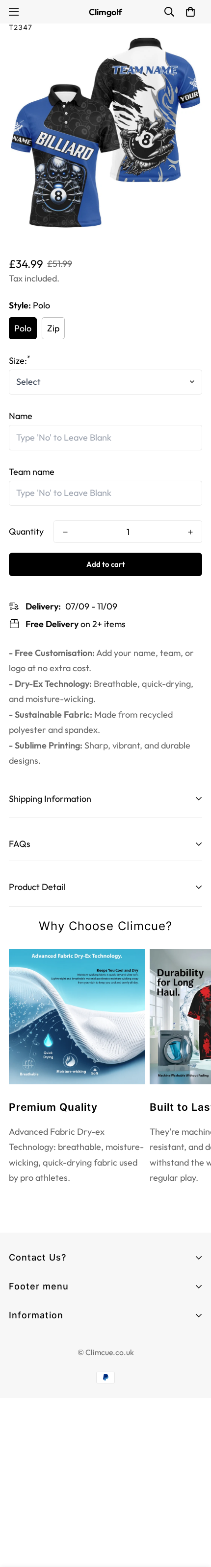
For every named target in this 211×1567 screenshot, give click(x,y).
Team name (31, 471)
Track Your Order (42, 1331)
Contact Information (49, 1342)
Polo (22, 328)
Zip (53, 328)
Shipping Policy (38, 1413)
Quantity (26, 531)
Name (20, 415)
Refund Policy (35, 1395)
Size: (19, 360)
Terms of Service (42, 1360)
